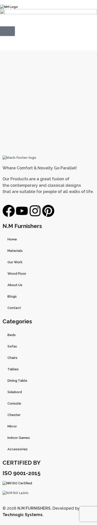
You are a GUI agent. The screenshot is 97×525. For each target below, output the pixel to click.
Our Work (14, 262)
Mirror (12, 426)
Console (14, 403)
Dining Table (17, 380)
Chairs (12, 358)
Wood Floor (16, 273)
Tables (13, 369)
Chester (14, 415)
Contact (14, 308)
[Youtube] (22, 211)
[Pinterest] (48, 211)
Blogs (12, 296)
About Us (14, 285)
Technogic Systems (22, 514)
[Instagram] (35, 211)
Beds (11, 335)
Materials (15, 251)
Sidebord (14, 392)
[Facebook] (8, 211)
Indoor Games (18, 438)
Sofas (12, 346)
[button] (7, 31)
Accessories (17, 449)
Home (12, 239)
